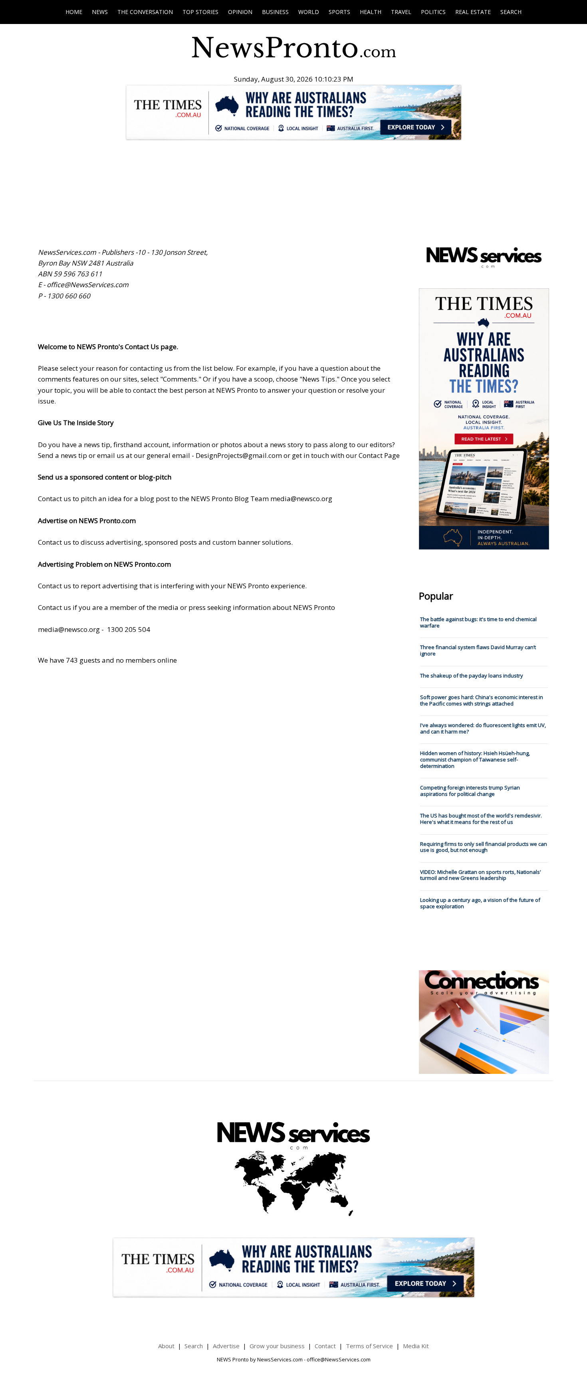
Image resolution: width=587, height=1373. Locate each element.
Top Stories (200, 12)
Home (73, 12)
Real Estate (473, 12)
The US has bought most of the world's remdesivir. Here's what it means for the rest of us (481, 818)
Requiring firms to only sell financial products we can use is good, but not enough (483, 847)
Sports (339, 12)
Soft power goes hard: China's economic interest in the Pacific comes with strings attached (481, 700)
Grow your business (277, 1346)
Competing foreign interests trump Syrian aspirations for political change (470, 790)
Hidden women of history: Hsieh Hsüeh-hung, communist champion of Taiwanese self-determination (475, 759)
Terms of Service (369, 1346)
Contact (325, 1346)
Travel (401, 12)
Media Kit (416, 1346)
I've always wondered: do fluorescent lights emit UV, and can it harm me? (483, 728)
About (166, 1346)
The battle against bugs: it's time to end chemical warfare (478, 622)
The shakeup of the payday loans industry (471, 675)
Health (370, 12)
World (308, 12)
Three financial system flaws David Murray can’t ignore (478, 650)
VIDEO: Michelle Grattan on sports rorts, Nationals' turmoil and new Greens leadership (480, 875)
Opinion (240, 12)
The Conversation (145, 12)
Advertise (226, 1346)
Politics (433, 12)
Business (275, 12)
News (100, 12)
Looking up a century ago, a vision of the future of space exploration (480, 903)
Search (511, 12)
